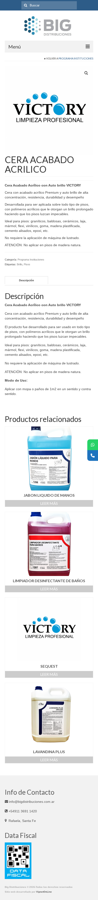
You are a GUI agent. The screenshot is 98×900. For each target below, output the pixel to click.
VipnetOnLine (44, 891)
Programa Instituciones (76, 58)
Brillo (19, 264)
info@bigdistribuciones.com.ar (31, 802)
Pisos (27, 264)
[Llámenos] (92, 455)
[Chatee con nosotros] (92, 444)
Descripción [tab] (26, 280)
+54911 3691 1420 (22, 811)
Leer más (49, 503)
